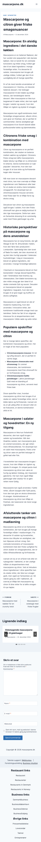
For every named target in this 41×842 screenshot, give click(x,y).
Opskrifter (12, 15)
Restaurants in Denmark (20, 785)
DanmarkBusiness (20, 800)
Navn (7, 703)
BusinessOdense (20, 809)
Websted (8, 724)
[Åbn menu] (36, 4)
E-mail (7, 714)
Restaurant (20, 775)
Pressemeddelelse (20, 824)
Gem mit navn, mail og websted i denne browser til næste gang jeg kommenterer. (21, 731)
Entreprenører (20, 838)
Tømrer (21, 833)
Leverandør (20, 828)
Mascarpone (9, 34)
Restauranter (20, 780)
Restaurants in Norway (20, 789)
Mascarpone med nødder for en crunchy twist (10, 602)
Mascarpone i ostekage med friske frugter (32, 602)
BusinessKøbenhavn (20, 804)
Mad (5, 15)
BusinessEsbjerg (20, 813)
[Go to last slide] (6, 634)
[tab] (16, 644)
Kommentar (9, 669)
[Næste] (35, 634)
